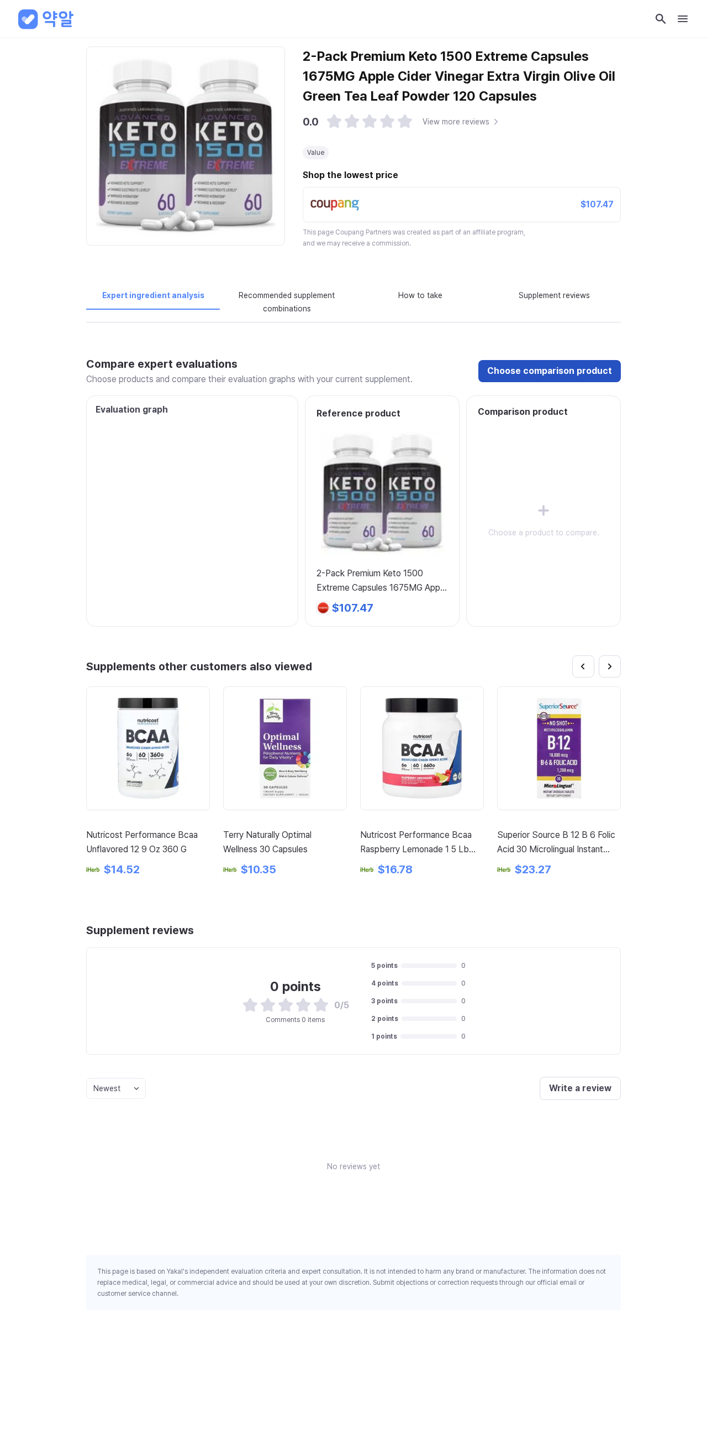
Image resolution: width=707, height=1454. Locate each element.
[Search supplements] (660, 18)
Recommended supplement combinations (287, 302)
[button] (334, 122)
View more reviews (456, 121)
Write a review (580, 1088)
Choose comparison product (549, 371)
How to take (420, 295)
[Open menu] (682, 18)
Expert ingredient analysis (153, 295)
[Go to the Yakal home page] (46, 19)
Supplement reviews (554, 295)
